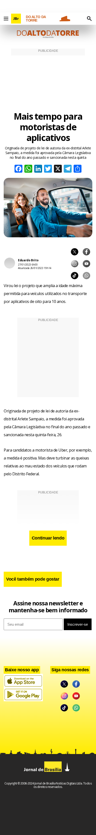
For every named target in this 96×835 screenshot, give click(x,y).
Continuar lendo (48, 538)
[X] (58, 169)
